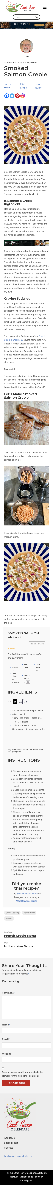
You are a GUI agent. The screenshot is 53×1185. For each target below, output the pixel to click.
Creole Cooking (12, 913)
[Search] (37, 17)
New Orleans (29, 913)
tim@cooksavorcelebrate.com (18, 1156)
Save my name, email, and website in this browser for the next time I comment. (22, 1074)
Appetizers (32, 62)
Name (6, 1024)
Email (6, 1039)
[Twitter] (12, 95)
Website (6, 1054)
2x (20, 701)
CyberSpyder (26, 1180)
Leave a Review (38, 86)
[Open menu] (44, 7)
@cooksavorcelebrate (27, 893)
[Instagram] (22, 95)
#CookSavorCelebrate (26, 901)
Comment (8, 992)
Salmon (9, 918)
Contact (8, 1147)
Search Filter (11, 1142)
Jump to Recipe (7, 86)
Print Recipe (23, 86)
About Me (9, 1137)
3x (25, 701)
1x (15, 701)
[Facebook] (6, 95)
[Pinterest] (17, 95)
